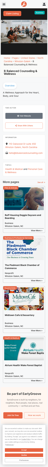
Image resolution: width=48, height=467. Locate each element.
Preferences (24, 460)
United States (28, 58)
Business (39, 12)
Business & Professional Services (18, 238)
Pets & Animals (11, 188)
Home (7, 58)
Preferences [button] (10, 445)
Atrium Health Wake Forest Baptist (23, 365)
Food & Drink (10, 288)
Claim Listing (12, 13)
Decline (24, 455)
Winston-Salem (22, 61)
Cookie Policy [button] (25, 439)
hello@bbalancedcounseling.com (26, 153)
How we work (34, 415)
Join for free (13, 415)
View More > (36, 230)
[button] (4, 4)
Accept (24, 450)
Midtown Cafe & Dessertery (19, 315)
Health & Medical (14, 169)
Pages (15, 58)
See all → (41, 182)
